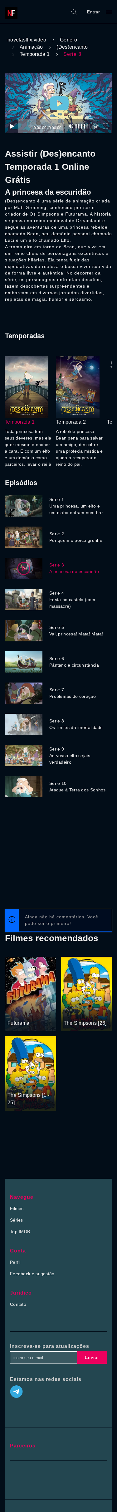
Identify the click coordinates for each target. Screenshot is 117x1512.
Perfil (15, 1262)
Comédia (94, 1011)
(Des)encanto (72, 47)
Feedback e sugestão (32, 1273)
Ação (13, 1011)
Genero (68, 39)
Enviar (92, 1357)
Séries (16, 1220)
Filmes (17, 1208)
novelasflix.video (26, 39)
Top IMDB (20, 1231)
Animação (31, 47)
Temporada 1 (35, 54)
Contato (18, 1304)
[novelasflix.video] (13, 12)
